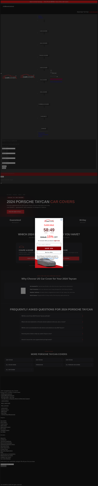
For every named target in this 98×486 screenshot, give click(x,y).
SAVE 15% (49, 248)
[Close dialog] (61, 220)
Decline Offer (49, 252)
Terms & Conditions (48, 258)
